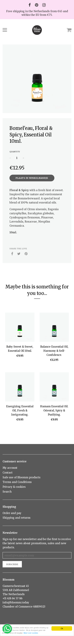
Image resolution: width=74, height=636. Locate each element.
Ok (62, 628)
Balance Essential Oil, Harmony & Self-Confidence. (54, 351)
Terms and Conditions (17, 482)
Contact (8, 472)
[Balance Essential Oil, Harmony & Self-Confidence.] (54, 328)
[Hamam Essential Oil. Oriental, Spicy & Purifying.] (54, 387)
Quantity (14, 151)
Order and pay (12, 513)
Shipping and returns (16, 517)
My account (10, 467)
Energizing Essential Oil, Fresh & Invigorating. (19, 410)
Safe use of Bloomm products (21, 477)
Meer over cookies (31, 633)
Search (7, 491)
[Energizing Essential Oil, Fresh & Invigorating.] (19, 387)
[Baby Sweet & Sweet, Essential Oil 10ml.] (19, 328)
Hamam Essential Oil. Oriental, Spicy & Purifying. (54, 410)
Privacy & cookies (14, 486)
